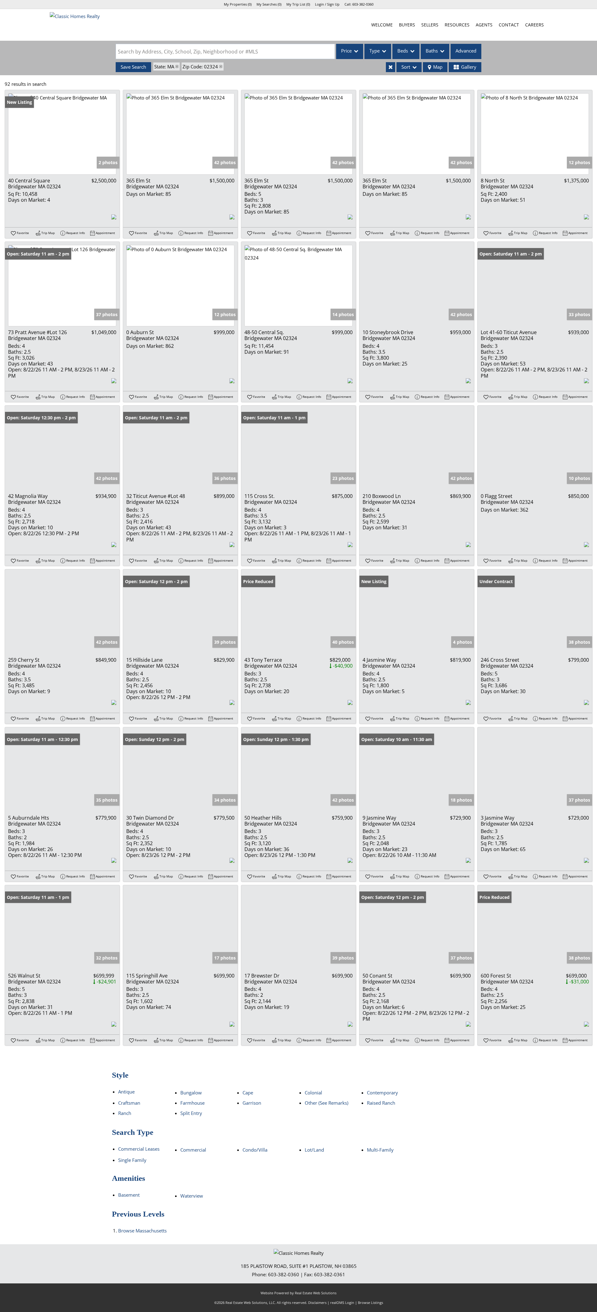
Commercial (193, 1150)
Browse (142, 1230)
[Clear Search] (390, 67)
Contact (509, 25)
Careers (534, 25)
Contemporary (382, 1092)
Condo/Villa (255, 1150)
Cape (248, 1092)
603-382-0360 (362, 4)
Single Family (132, 1160)
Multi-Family (380, 1150)
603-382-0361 (329, 1274)
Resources (457, 25)
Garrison (252, 1103)
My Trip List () (298, 4)
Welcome (382, 25)
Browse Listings (370, 1302)
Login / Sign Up (327, 4)
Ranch (124, 1113)
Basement (129, 1195)
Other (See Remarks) (326, 1103)
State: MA (164, 66)
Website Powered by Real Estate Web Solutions (298, 1293)
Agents (484, 25)
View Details (62, 134)
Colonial (313, 1092)
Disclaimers (317, 1302)
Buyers (407, 25)
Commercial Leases (139, 1149)
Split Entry (191, 1113)
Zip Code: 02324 (200, 66)
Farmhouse (192, 1103)
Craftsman (129, 1103)
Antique (126, 1092)
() (238, 4)
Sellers (429, 25)
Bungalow (191, 1092)
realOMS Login (342, 1302)
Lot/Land (314, 1150)
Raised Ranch (381, 1103)
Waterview (191, 1196)
